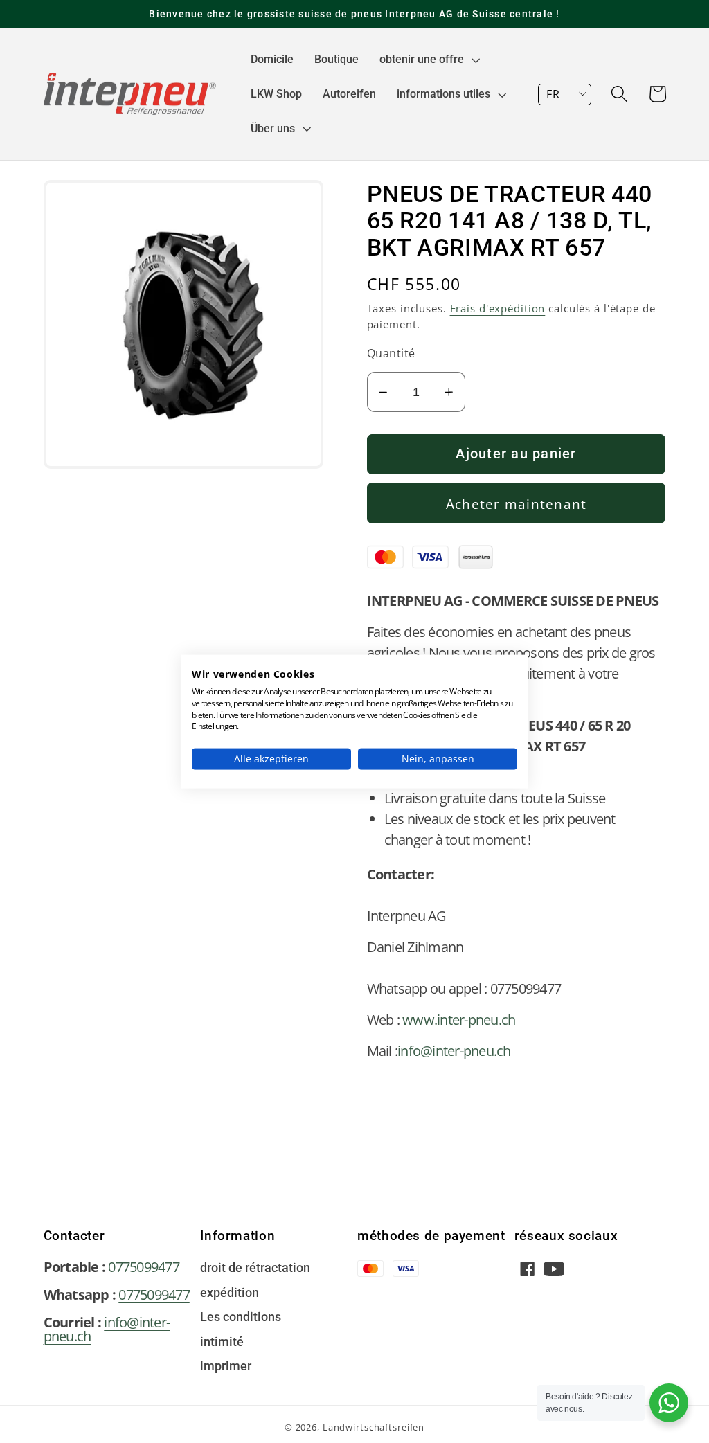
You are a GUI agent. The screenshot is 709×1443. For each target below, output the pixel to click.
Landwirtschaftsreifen (373, 1427)
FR (552, 94)
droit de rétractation (255, 1268)
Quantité (391, 353)
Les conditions (240, 1317)
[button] (428, 59)
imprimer (225, 1367)
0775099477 (143, 1266)
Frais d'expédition (498, 308)
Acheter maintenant (516, 503)
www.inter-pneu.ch (458, 1019)
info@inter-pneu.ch (454, 1050)
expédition (229, 1293)
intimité (222, 1342)
